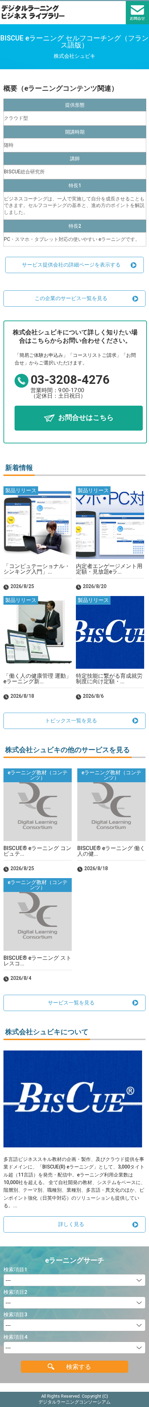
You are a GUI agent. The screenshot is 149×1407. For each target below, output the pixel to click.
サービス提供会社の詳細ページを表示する (71, 265)
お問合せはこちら (86, 417)
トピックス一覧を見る (71, 721)
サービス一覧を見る (71, 1003)
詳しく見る (71, 1224)
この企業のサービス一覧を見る (71, 298)
